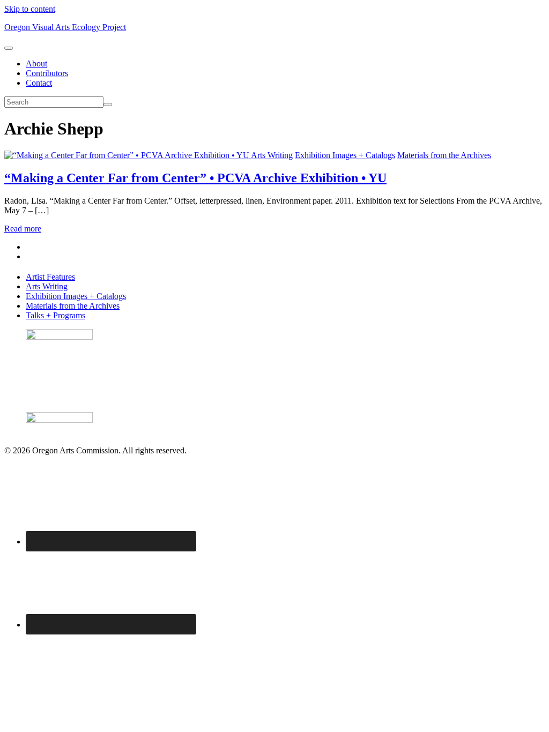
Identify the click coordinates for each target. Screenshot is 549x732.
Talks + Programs (55, 315)
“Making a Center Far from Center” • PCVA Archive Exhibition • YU (195, 178)
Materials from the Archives (444, 155)
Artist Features (50, 276)
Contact (39, 82)
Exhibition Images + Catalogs (345, 155)
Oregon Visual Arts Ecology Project (65, 27)
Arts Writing (272, 155)
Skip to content (29, 8)
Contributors (47, 73)
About (36, 63)
